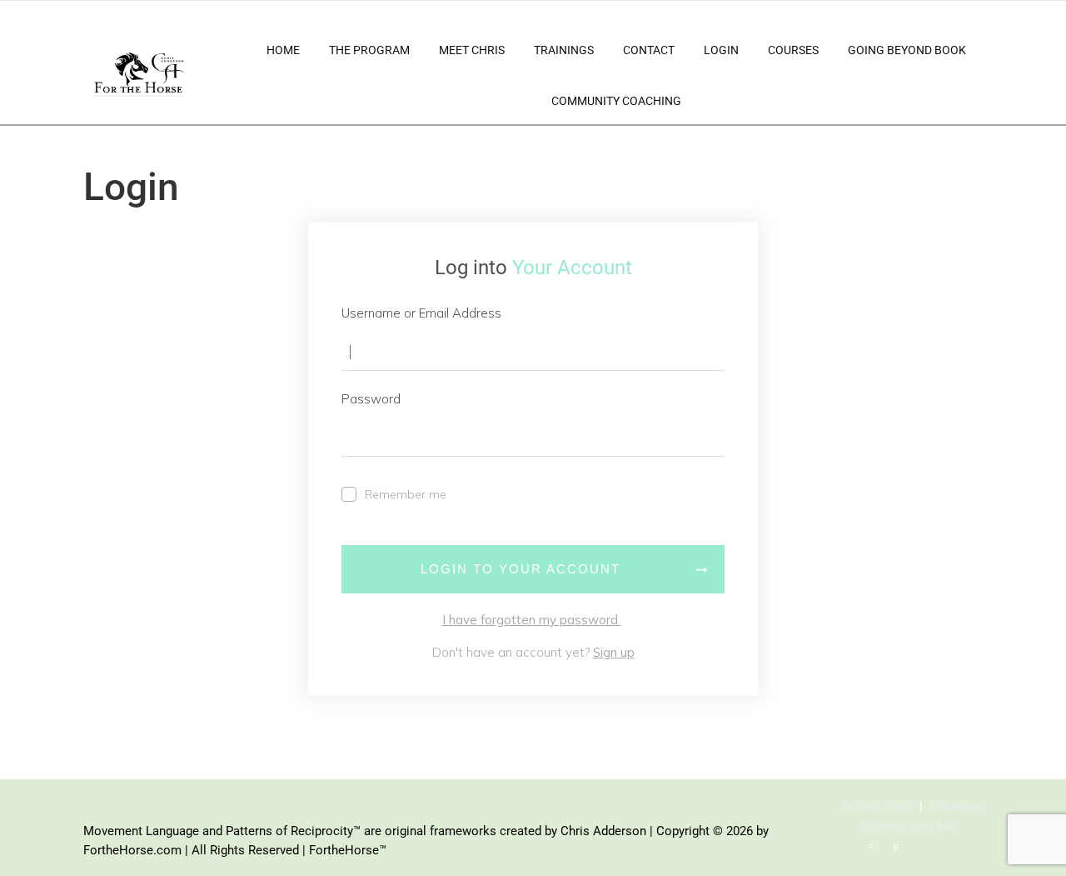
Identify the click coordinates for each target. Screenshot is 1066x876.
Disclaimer (956, 806)
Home (283, 50)
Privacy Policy (879, 806)
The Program (369, 50)
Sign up (614, 652)
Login (721, 50)
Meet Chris (472, 50)
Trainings (564, 50)
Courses (793, 50)
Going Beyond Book (907, 50)
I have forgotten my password (531, 620)
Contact (649, 50)
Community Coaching (616, 101)
